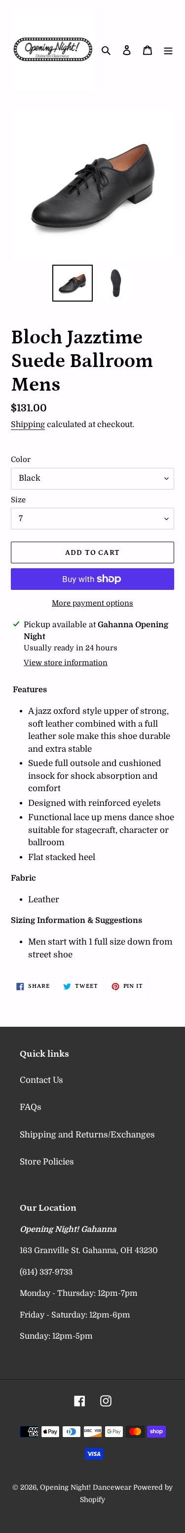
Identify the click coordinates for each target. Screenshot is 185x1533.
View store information (66, 662)
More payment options (92, 603)
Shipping (28, 424)
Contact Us (41, 1080)
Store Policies (47, 1161)
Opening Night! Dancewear (85, 1487)
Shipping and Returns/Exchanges (87, 1134)
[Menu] (168, 49)
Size (18, 499)
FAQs (30, 1107)
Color (21, 459)
